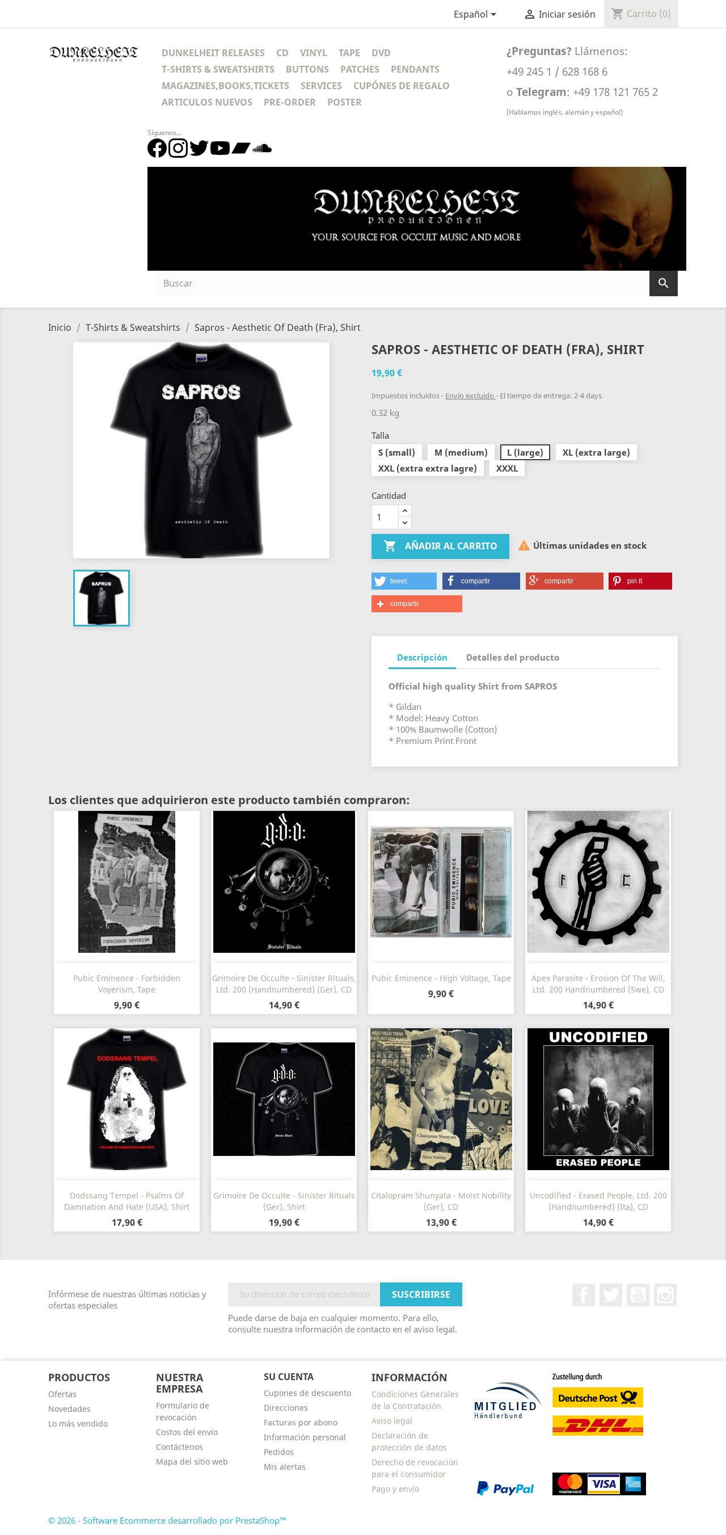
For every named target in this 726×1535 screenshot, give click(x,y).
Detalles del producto (512, 657)
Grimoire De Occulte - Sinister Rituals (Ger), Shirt (284, 1201)
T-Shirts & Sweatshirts (218, 69)
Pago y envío (395, 1488)
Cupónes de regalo (401, 85)
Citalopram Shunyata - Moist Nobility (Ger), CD (441, 1201)
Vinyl (313, 53)
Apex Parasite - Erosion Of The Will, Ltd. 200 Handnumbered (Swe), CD (598, 984)
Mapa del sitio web (192, 1461)
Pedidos (279, 1451)
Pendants (415, 69)
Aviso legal (392, 1420)
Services (321, 85)
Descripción (422, 657)
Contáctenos (179, 1446)
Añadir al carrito (440, 546)
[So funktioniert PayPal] (505, 1487)
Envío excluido (470, 395)
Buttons (307, 69)
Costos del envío (187, 1432)
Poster (344, 102)
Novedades (69, 1408)
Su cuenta (289, 1376)
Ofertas (62, 1394)
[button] (404, 581)
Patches (359, 69)
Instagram (665, 1295)
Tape (349, 53)
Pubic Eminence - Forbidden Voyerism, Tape (126, 984)
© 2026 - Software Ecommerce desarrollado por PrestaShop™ (167, 1520)
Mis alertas (285, 1466)
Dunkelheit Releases (213, 53)
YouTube (638, 1295)
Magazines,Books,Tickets (225, 85)
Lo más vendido (78, 1423)
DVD (381, 53)
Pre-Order (290, 102)
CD (282, 53)
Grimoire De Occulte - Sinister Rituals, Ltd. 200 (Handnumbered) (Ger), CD (284, 984)
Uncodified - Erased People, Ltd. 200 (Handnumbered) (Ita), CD (598, 1201)
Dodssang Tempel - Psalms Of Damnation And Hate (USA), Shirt (126, 1201)
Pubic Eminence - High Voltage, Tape (441, 978)
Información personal (305, 1437)
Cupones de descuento (307, 1392)
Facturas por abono (300, 1422)
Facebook (583, 1295)
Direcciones (286, 1407)
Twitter (611, 1295)
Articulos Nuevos (207, 102)
